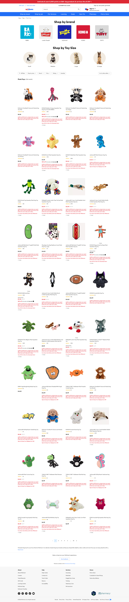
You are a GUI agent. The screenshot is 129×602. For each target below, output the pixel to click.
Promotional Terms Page (70, 563)
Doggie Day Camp (70, 578)
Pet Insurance (69, 586)
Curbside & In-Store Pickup (96, 575)
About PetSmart (22, 572)
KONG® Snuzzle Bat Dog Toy (97, 293)
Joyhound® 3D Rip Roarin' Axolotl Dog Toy (28, 429)
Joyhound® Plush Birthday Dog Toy (50, 517)
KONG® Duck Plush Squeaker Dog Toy (51, 155)
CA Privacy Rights (95, 599)
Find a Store (92, 572)
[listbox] (64, 33)
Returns (43, 581)
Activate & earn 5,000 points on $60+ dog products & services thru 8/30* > (64, 2)
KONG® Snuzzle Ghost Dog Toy (73, 429)
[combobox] (61, 9)
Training (68, 581)
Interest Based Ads (77, 599)
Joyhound (64, 40)
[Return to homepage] (29, 9)
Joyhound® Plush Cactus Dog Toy (26, 474)
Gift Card (21, 5)
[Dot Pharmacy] (104, 593)
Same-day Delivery (94, 578)
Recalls (56, 599)
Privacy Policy (69, 599)
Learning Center (22, 583)
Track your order (31, 5)
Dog (20, 18)
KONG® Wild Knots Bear (24, 293)
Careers (20, 575)
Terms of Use (61, 599)
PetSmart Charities (22, 589)
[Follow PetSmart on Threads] (26, 593)
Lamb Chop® (46, 40)
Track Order (45, 578)
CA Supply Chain (86, 599)
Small (29, 66)
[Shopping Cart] (108, 10)
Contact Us (44, 575)
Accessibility (45, 583)
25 (73, 540)
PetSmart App (21, 586)
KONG (83, 40)
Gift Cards (20, 581)
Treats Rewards (21, 578)
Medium (53, 66)
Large (76, 66)
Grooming (68, 572)
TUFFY (102, 40)
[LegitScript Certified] (93, 593)
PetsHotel (68, 575)
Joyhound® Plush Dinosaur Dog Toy (98, 155)
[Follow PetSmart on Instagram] (22, 593)
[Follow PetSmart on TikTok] (30, 593)
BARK (27, 40)
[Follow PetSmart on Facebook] (19, 593)
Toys (23, 18)
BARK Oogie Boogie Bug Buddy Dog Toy (27, 386)
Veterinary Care (70, 583)
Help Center (45, 572)
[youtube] (33, 593)
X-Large (99, 66)
